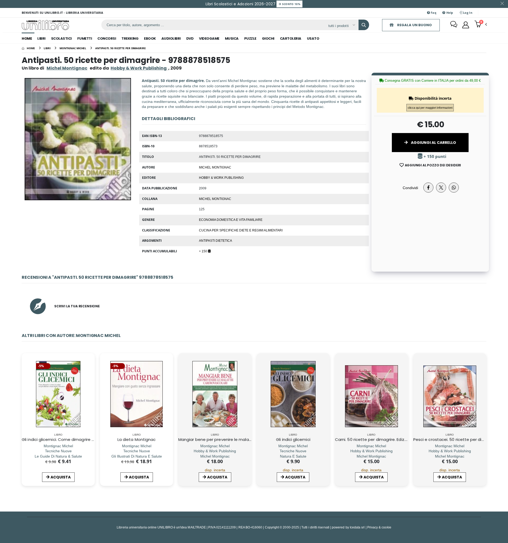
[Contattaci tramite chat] (453, 25)
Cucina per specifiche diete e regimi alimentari (241, 230)
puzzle (250, 38)
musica (232, 38)
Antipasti (207, 240)
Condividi (410, 187)
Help (449, 13)
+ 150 (203, 251)
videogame (209, 38)
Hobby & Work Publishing (221, 177)
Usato (313, 38)
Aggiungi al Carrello (433, 142)
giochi (268, 38)
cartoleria (290, 38)
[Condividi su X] (441, 187)
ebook (150, 38)
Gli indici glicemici (293, 439)
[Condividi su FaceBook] (428, 187)
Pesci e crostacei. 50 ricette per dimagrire (455, 439)
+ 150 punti (434, 156)
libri (41, 38)
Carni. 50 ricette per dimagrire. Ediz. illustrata (379, 439)
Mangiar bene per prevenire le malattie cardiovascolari (232, 439)
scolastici (61, 38)
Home (27, 38)
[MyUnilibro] (465, 25)
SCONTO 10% (290, 4)
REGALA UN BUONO (414, 25)
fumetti (84, 38)
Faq (433, 13)
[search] (364, 25)
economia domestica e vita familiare (230, 219)
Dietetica (224, 240)
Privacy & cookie (379, 527)
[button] (480, 25)
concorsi (106, 38)
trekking (129, 38)
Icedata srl (357, 527)
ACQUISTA (61, 477)
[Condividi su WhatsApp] (454, 187)
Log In (467, 13)
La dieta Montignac (136, 439)
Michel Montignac (67, 68)
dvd (190, 38)
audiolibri (171, 38)
